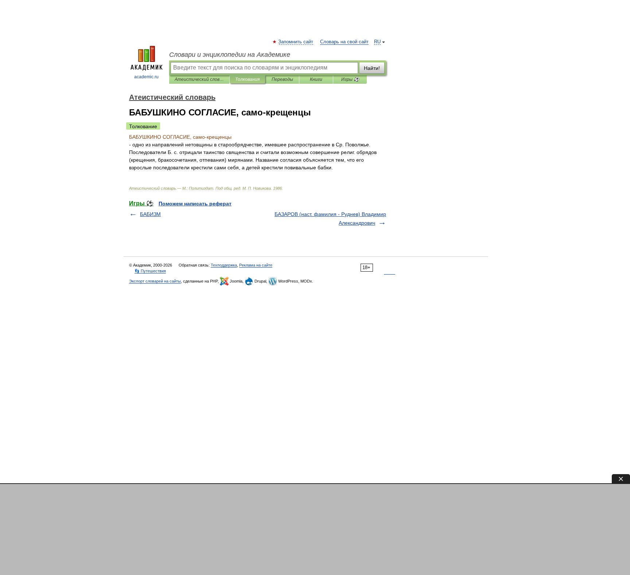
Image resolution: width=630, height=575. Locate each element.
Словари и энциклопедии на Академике (229, 54)
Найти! (372, 68)
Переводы (282, 79)
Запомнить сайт (296, 41)
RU (377, 41)
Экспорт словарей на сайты (155, 281)
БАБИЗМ (150, 214)
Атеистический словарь (199, 79)
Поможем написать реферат (195, 203)
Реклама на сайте (255, 265)
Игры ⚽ (350, 79)
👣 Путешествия (150, 271)
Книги (316, 79)
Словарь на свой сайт (344, 41)
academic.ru (146, 76)
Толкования (247, 79)
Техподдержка (224, 265)
